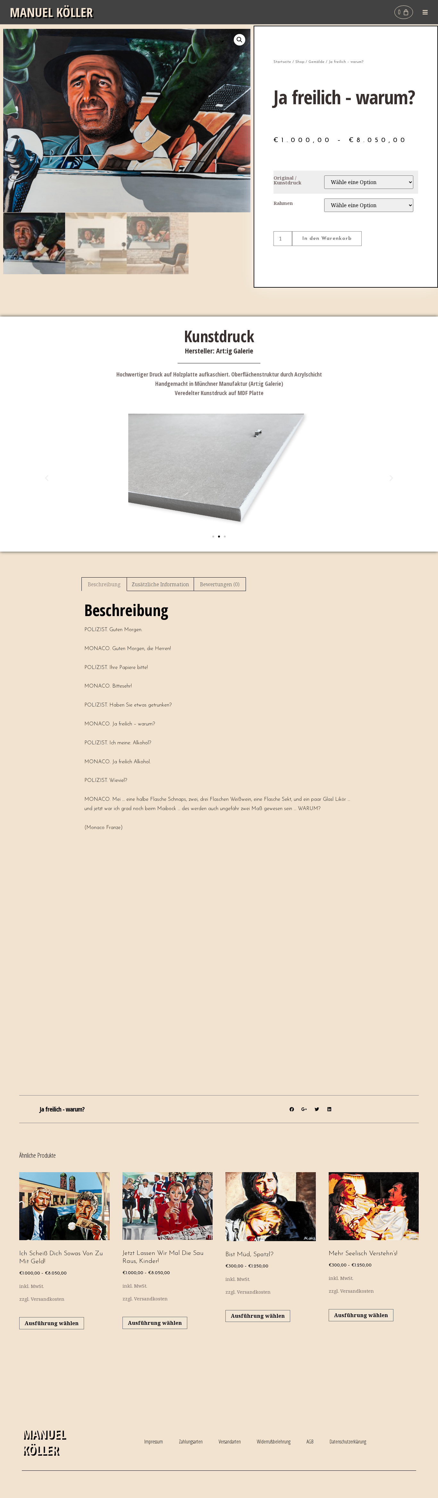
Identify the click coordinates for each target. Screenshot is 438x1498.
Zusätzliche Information (160, 584)
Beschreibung (104, 584)
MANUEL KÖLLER (51, 12)
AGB (310, 1441)
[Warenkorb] (403, 12)
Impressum (153, 1441)
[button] (425, 12)
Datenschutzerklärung (348, 1441)
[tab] (104, 584)
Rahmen (283, 203)
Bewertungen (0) (220, 584)
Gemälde (316, 62)
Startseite (282, 62)
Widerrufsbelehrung (274, 1441)
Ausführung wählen (52, 1323)
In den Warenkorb (327, 238)
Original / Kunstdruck (287, 180)
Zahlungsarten (191, 1441)
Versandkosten (47, 1299)
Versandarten (230, 1441)
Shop (299, 62)
